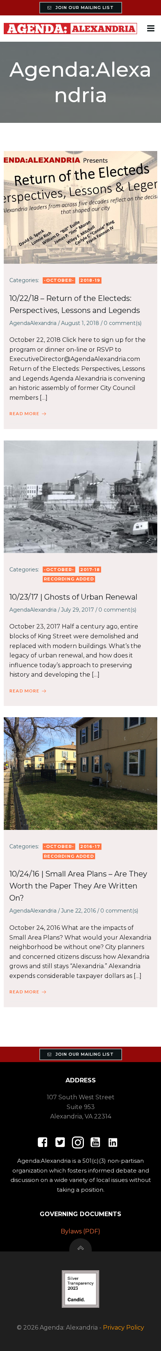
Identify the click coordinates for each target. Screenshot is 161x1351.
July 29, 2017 (77, 609)
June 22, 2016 (78, 910)
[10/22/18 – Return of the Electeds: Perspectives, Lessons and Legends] (80, 206)
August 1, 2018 (80, 323)
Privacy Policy (123, 1327)
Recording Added (69, 579)
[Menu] (151, 28)
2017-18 (90, 569)
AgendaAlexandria (33, 323)
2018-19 (90, 280)
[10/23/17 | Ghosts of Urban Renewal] (80, 496)
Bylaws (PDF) (80, 1231)
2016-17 (90, 846)
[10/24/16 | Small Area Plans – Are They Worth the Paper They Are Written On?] (80, 773)
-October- (59, 280)
